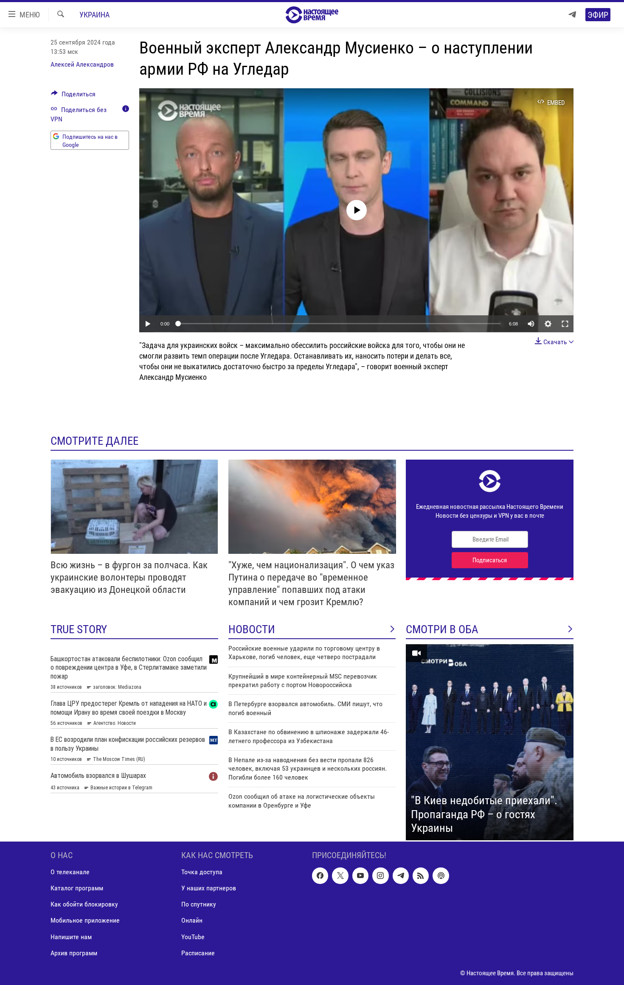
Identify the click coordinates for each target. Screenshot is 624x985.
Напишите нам (71, 936)
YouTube (193, 936)
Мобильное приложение (85, 920)
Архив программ (74, 953)
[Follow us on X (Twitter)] (340, 875)
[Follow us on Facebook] (320, 875)
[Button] (73, 96)
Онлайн (191, 920)
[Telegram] (572, 14)
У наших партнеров (208, 888)
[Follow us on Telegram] (401, 875)
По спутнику (198, 904)
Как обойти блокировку (84, 904)
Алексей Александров (82, 64)
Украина (94, 14)
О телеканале (70, 872)
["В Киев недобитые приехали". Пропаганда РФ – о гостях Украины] (489, 742)
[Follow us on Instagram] (380, 875)
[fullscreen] (565, 323)
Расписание (198, 953)
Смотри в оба (442, 629)
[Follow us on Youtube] (360, 875)
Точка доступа (201, 872)
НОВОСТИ (251, 629)
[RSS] (421, 875)
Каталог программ (77, 888)
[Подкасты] (441, 875)
